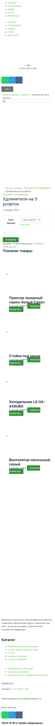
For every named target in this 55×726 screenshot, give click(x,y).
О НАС (11, 12)
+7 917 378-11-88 (19, 689)
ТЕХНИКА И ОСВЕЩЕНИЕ (37, 188)
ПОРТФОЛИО (14, 6)
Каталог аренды (11, 95)
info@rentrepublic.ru (31, 698)
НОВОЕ (11, 9)
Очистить (25, 224)
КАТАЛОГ (12, 3)
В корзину (11, 239)
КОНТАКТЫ (13, 16)
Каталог (25, 95)
